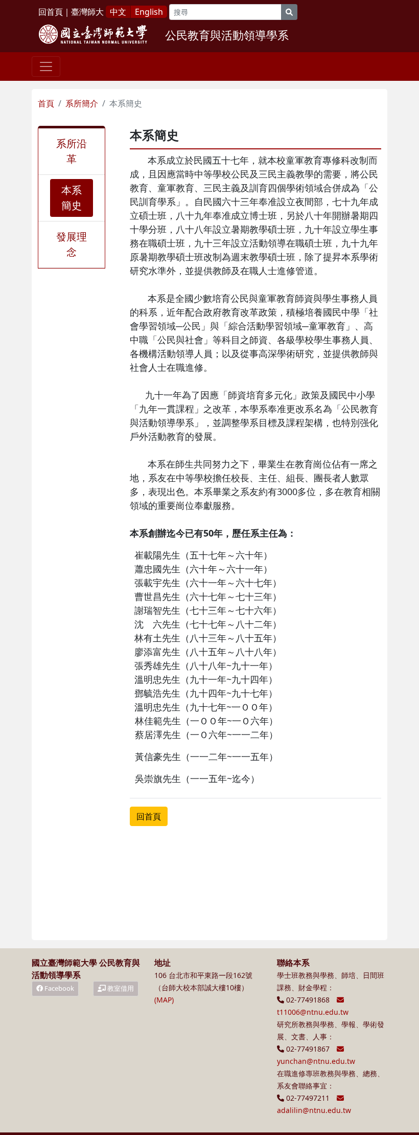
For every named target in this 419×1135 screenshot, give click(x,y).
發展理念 (71, 244)
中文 (118, 11)
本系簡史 (71, 197)
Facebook (58, 988)
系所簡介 (81, 103)
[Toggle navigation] (46, 66)
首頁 (46, 103)
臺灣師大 (87, 11)
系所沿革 (71, 151)
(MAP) (164, 1000)
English (149, 11)
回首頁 (50, 11)
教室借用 (120, 988)
